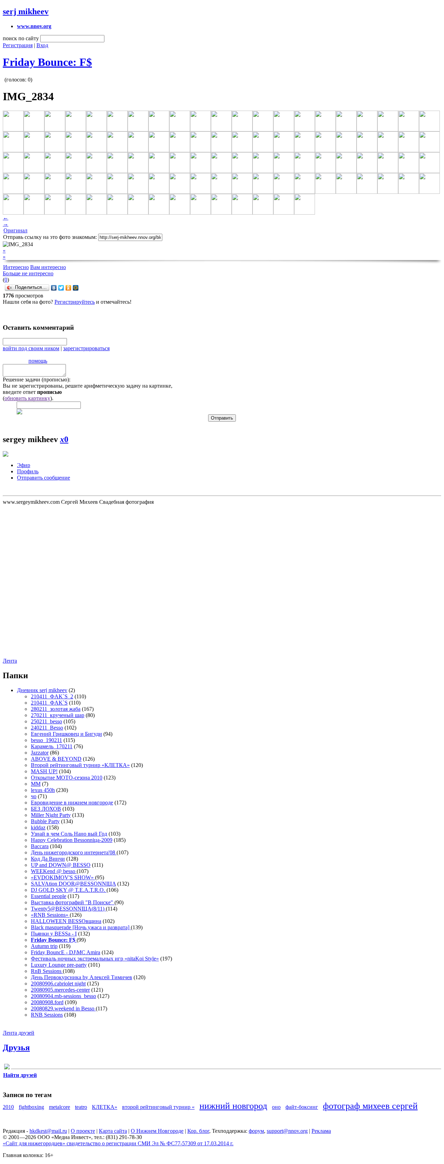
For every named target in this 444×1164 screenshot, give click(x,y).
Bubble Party (45, 821)
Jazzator (40, 753)
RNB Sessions (47, 1015)
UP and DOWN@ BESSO (61, 865)
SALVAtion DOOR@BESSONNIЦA (73, 884)
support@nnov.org (287, 1131)
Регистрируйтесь (74, 302)
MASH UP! (44, 771)
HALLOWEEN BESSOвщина (66, 921)
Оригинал (15, 230)
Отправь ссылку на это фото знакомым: (50, 237)
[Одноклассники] (68, 287)
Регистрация (18, 45)
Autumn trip (44, 946)
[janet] (7, 1068)
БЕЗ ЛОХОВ (46, 809)
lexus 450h (43, 790)
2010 (8, 1107)
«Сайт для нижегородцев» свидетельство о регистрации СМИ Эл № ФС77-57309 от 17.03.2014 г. (118, 1143)
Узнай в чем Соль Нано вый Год (69, 834)
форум (256, 1131)
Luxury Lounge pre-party (59, 965)
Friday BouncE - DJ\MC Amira (65, 952)
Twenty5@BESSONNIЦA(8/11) (68, 909)
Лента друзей (18, 1033)
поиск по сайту (21, 38)
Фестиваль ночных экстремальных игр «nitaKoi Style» (95, 959)
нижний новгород (233, 1106)
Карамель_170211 (51, 746)
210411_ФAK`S (49, 703)
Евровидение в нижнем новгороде (72, 802)
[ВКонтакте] (54, 287)
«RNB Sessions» (50, 915)
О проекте (83, 1131)
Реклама (321, 1131)
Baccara (40, 846)
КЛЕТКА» (104, 1107)
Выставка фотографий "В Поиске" (72, 902)
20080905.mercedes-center (60, 990)
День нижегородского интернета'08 (74, 852)
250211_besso (46, 721)
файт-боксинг (301, 1107)
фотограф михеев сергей (370, 1106)
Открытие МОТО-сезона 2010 (66, 778)
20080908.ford (47, 1002)
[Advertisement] (44, 580)
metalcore (59, 1107)
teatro (81, 1107)
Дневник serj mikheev (42, 690)
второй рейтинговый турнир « (158, 1107)
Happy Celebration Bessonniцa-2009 (71, 840)
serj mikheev (26, 11)
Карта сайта (113, 1131)
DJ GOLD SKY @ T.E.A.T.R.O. (68, 890)
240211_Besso (47, 728)
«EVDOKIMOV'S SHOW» (63, 877)
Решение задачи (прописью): (36, 379)
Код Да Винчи (48, 859)
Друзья (16, 1047)
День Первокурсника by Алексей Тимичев (81, 977)
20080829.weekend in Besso (63, 1008)
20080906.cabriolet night (58, 983)
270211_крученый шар (57, 715)
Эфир (23, 465)
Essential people (48, 896)
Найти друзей (20, 1075)
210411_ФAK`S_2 (52, 696)
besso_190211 (46, 740)
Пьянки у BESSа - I (54, 934)
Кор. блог (198, 1131)
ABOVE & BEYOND (56, 759)
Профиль (28, 471)
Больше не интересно (28, 273)
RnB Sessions (47, 971)
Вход (42, 45)
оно (276, 1107)
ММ (36, 784)
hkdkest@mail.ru (48, 1131)
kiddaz (38, 827)
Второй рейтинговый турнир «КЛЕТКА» (80, 765)
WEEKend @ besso (54, 871)
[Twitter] (61, 287)
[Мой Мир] (75, 287)
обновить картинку (27, 398)
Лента (10, 661)
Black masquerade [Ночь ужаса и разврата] (81, 927)
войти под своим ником (31, 348)
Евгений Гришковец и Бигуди (66, 734)
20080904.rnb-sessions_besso (63, 996)
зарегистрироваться (86, 348)
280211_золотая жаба (55, 709)
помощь (37, 361)
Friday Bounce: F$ (47, 62)
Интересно (16, 267)
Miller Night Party (51, 815)
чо (33, 796)
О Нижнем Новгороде (157, 1131)
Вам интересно (48, 267)
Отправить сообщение (43, 478)
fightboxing (31, 1107)
